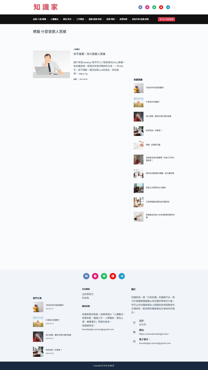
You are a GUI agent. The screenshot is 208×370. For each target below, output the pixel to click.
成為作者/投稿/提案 (140, 19)
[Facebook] (140, 7)
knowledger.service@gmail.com (155, 343)
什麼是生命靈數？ (153, 102)
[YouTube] (161, 7)
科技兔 (85, 298)
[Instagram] (147, 7)
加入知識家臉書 (167, 19)
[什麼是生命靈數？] (138, 102)
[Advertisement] (154, 47)
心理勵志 (77, 49)
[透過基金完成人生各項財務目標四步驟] (138, 217)
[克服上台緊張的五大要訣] (138, 188)
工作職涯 (80, 19)
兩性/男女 (67, 19)
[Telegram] (168, 7)
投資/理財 (110, 19)
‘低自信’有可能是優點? (155, 88)
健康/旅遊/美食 (95, 19)
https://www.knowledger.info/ (154, 334)
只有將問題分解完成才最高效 (157, 202)
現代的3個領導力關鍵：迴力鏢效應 (160, 173)
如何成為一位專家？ (154, 130)
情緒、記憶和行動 (153, 145)
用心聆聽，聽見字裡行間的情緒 (158, 116)
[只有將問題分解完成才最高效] (138, 202)
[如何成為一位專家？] (138, 131)
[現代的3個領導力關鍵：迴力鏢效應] (138, 174)
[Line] (154, 7)
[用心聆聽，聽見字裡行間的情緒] (138, 117)
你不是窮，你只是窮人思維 (89, 53)
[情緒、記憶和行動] (138, 145)
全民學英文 (88, 294)
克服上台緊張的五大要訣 (156, 188)
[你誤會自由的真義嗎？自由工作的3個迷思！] (138, 159)
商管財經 (123, 19)
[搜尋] (173, 7)
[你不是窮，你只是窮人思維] (51, 64)
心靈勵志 (54, 19)
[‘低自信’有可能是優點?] (138, 88)
